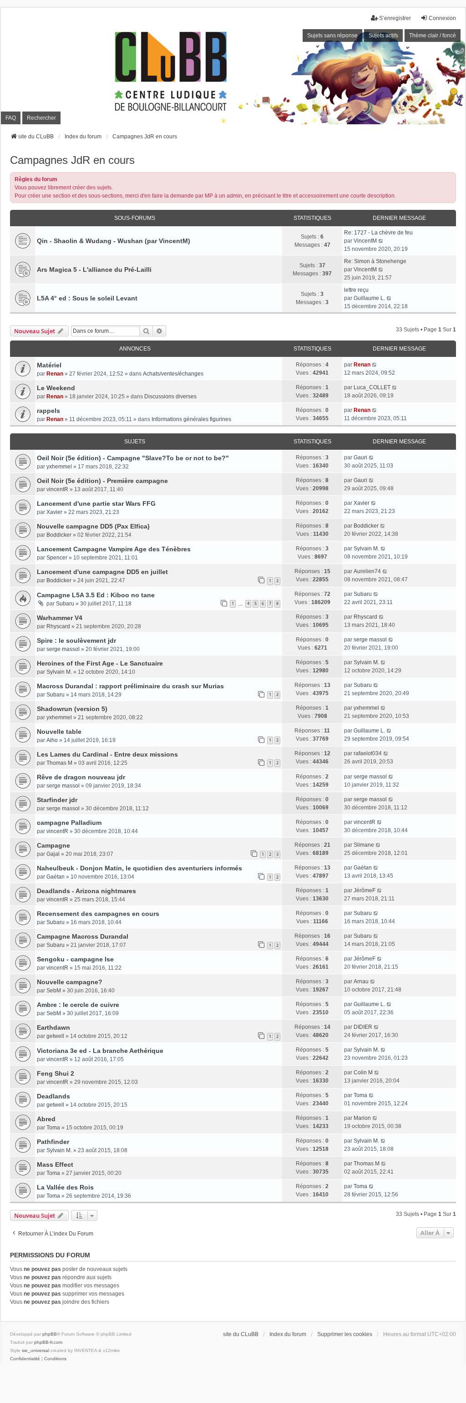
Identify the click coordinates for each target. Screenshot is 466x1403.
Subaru (65, 603)
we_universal (35, 1350)
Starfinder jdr (57, 799)
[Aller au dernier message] (375, 365)
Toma (360, 1095)
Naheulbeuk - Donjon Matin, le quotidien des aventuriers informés (139, 868)
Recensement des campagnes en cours (98, 913)
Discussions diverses (170, 396)
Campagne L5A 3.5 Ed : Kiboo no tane (96, 595)
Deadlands (53, 1096)
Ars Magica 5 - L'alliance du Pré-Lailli (94, 269)
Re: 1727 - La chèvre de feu (378, 232)
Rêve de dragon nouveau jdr (81, 777)
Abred (46, 1119)
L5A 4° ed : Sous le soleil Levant (87, 298)
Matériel (49, 365)
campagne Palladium (69, 822)
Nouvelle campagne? (69, 982)
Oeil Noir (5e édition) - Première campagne (102, 480)
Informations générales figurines (191, 419)
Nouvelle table (59, 731)
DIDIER (363, 1027)
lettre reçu (356, 290)
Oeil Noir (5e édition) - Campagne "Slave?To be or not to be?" (133, 458)
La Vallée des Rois (65, 1187)
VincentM (365, 241)
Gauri (360, 457)
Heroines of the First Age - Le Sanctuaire (100, 663)
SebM (53, 990)
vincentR (57, 489)
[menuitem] (25, 1359)
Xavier (54, 512)
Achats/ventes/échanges (173, 374)
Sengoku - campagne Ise (75, 959)
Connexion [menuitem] (442, 18)
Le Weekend (56, 387)
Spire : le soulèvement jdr (76, 640)
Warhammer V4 (59, 617)
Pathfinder (53, 1141)
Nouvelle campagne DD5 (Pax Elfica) (93, 526)
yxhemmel (59, 466)
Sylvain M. (366, 548)
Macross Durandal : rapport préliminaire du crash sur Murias (130, 686)
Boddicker (58, 535)
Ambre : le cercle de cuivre (78, 1004)
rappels (48, 410)
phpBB (49, 1334)
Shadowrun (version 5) (72, 708)
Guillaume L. (369, 298)
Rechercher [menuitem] (41, 118)
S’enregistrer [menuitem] (395, 18)
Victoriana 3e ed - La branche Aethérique (100, 1050)
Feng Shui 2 (55, 1073)
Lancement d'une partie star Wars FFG (96, 503)
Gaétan (55, 877)
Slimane (364, 845)
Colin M (363, 1072)
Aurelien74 (367, 571)
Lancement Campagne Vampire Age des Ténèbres (114, 549)
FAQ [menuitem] (10, 118)
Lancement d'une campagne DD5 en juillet (102, 571)
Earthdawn (53, 1027)
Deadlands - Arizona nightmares (86, 891)
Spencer (56, 557)
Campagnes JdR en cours (72, 160)
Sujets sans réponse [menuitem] (332, 35)
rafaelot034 (368, 753)
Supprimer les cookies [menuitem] (344, 1334)
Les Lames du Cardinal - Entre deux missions (107, 754)
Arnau (361, 981)
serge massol (63, 649)
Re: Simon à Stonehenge (375, 261)
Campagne (53, 845)
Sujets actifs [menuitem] (383, 35)
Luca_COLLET (372, 387)
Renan (54, 374)
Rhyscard (58, 626)
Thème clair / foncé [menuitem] (432, 35)
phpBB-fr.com (48, 1342)
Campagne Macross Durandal (82, 936)
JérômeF (364, 890)
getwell (55, 1036)
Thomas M (59, 763)
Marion (362, 1118)
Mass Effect (55, 1164)
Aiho (52, 740)
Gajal (53, 854)
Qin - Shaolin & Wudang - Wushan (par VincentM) (113, 240)
